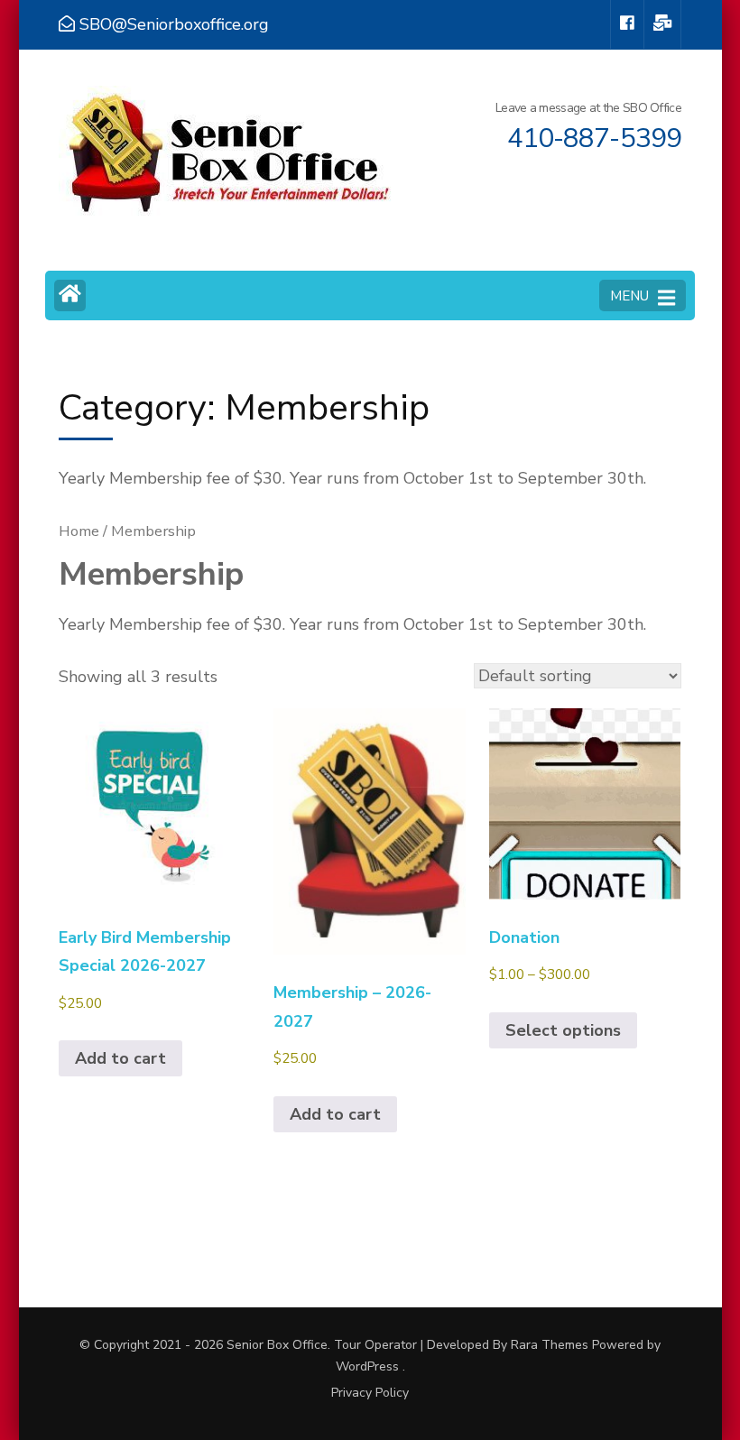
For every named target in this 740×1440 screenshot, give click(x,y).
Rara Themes (549, 1344)
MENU (629, 296)
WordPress (367, 1366)
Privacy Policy (370, 1393)
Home (79, 531)
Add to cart (120, 1058)
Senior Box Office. (280, 1344)
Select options (563, 1030)
